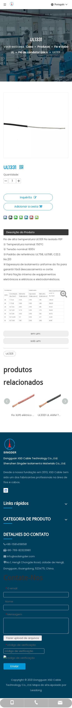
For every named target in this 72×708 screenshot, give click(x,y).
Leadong (36, 690)
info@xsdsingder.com (21, 556)
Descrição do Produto (20, 232)
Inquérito (26, 197)
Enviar (14, 666)
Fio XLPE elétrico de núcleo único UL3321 (22, 415)
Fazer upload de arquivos (22, 638)
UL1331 (9, 353)
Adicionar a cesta (26, 206)
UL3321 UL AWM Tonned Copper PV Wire (49, 415)
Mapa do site (41, 685)
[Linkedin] (5, 490)
